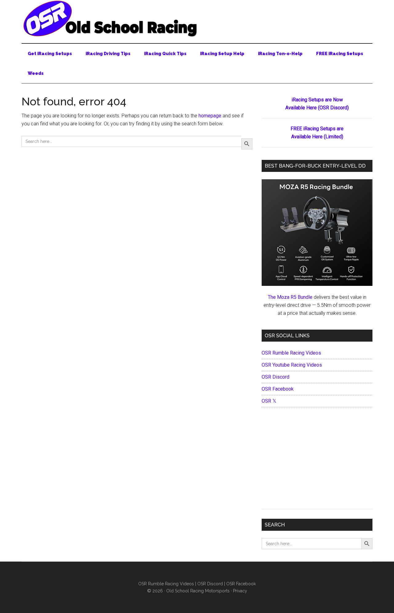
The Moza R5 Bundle (290, 297)
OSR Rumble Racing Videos (291, 353)
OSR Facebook (278, 389)
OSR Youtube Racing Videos (292, 365)
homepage (210, 116)
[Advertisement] (317, 459)
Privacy (240, 590)
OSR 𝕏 (269, 401)
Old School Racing (197, 18)
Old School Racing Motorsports (198, 590)
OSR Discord (275, 377)
